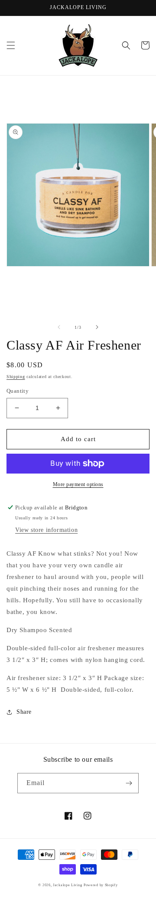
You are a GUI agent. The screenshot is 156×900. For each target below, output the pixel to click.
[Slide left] (58, 327)
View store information (46, 530)
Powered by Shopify (101, 885)
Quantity (17, 391)
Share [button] (24, 712)
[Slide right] (97, 327)
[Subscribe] (128, 783)
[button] (10, 45)
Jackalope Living (67, 885)
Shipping (15, 376)
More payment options (78, 484)
